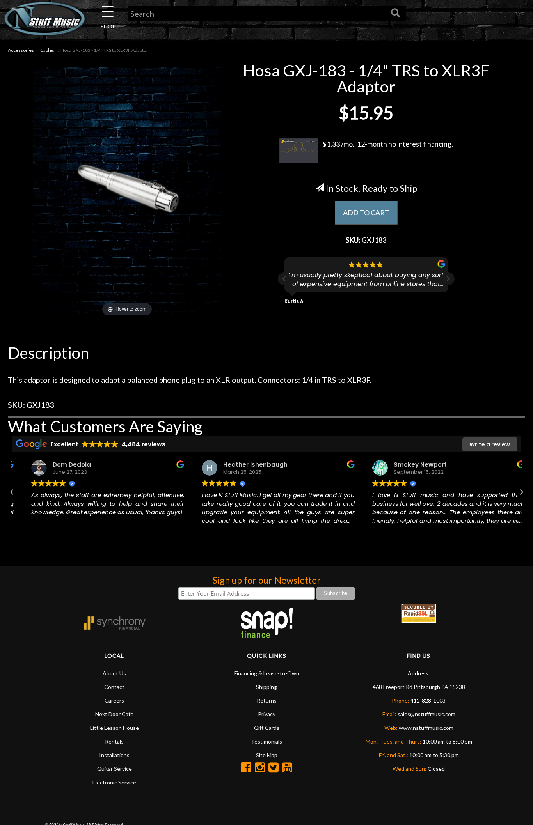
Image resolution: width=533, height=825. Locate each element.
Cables (47, 50)
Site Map (266, 755)
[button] (448, 279)
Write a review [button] (489, 444)
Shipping (266, 686)
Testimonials (266, 741)
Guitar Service (114, 768)
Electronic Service (114, 782)
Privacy (266, 714)
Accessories (21, 50)
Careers (114, 700)
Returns (267, 700)
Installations (114, 755)
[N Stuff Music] (44, 18)
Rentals (114, 741)
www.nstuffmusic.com (426, 727)
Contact (114, 686)
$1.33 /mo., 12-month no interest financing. (387, 144)
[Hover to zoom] (127, 189)
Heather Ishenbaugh (243, 464)
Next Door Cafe (114, 714)
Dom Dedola (60, 464)
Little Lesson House (114, 727)
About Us (114, 673)
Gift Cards (266, 727)
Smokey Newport (408, 464)
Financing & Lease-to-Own (266, 673)
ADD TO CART (366, 212)
